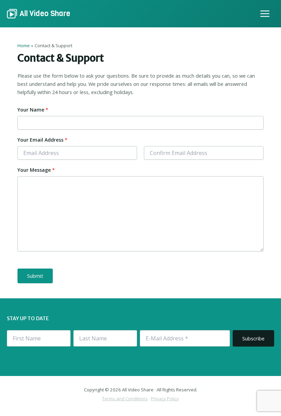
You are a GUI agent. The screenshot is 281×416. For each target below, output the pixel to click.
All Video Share (45, 13)
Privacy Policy (165, 398)
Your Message (36, 170)
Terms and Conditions (125, 398)
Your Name (32, 109)
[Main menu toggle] (265, 13)
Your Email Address (42, 139)
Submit (35, 275)
